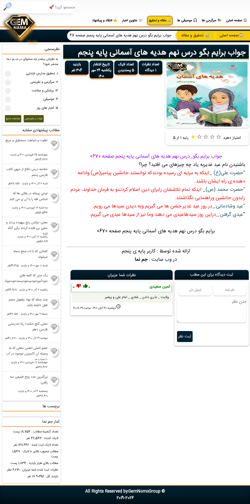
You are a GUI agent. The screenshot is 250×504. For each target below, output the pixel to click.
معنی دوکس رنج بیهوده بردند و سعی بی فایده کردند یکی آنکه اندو (27, 227)
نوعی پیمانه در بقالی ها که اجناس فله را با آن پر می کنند (28, 196)
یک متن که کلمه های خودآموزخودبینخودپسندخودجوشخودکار (26, 278)
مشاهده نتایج (13, 119)
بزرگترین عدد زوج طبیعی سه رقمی (29, 379)
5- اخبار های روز (47, 108)
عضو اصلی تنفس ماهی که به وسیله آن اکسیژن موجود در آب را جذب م (27, 352)
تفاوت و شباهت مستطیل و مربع (26, 140)
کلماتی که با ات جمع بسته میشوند (30, 254)
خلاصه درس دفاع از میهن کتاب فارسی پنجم (27, 172)
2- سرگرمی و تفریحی (44, 82)
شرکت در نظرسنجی (33, 119)
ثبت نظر (184, 336)
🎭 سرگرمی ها (211, 20)
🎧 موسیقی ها (187, 20)
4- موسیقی (50, 99)
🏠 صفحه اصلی (236, 20)
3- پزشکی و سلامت (45, 90)
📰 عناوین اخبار (132, 20)
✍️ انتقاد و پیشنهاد (104, 20)
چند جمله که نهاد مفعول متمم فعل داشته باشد (28, 302)
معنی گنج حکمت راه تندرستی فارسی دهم (28, 326)
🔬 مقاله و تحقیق (160, 20)
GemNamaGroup (144, 491)
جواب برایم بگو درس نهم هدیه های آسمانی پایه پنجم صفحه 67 (162, 57)
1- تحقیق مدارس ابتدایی (42, 73)
